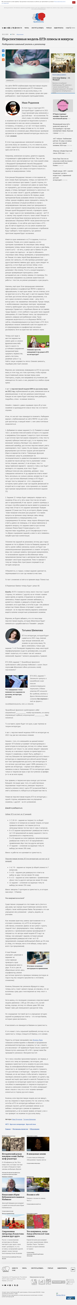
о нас (67, 28)
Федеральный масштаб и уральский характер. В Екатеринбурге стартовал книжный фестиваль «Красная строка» (63, 128)
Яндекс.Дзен (38, 1040)
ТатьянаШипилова (29, 1119)
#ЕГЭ (7, 1124)
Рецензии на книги (32, 1136)
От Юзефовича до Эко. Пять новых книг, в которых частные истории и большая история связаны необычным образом (12, 1165)
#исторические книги (11, 1174)
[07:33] (13, 1178)
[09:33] (38, 1138)
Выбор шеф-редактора (8, 1136)
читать (26, 28)
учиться (48, 28)
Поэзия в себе (33, 1194)
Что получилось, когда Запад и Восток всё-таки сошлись (38, 1233)
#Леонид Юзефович (7, 1172)
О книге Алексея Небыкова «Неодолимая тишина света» (36, 1159)
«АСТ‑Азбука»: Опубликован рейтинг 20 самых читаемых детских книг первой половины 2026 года (62, 142)
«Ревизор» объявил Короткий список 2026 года (62, 152)
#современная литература (33, 1163)
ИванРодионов (17, 1119)
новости (19, 28)
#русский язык (31, 1124)
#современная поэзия (7, 1211)
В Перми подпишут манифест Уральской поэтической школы (61, 116)
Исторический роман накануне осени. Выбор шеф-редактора (13, 1156)
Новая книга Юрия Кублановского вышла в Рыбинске (13, 1197)
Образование (20, 34)
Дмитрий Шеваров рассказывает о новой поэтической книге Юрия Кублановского (13, 1205)
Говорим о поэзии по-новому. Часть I (36, 1199)
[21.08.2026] (38, 1178)
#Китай (34, 1254)
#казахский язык (12, 1257)
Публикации (30, 1177)
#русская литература (17, 1124)
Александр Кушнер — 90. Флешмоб (61, 79)
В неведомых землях (36, 1154)
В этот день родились (59, 75)
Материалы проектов (20, 1129)
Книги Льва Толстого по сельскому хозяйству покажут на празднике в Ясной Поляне (63, 162)
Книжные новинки (7, 1177)
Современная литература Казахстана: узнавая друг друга (13, 1233)
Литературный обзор (8, 1213)
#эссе (39, 1204)
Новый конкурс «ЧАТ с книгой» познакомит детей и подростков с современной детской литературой (63, 175)
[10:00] (13, 1138)
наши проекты (58, 28)
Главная (8, 1129)
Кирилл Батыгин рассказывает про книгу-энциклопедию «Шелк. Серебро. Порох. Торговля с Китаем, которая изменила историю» (37, 1244)
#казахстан (5, 1257)
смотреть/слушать (37, 28)
